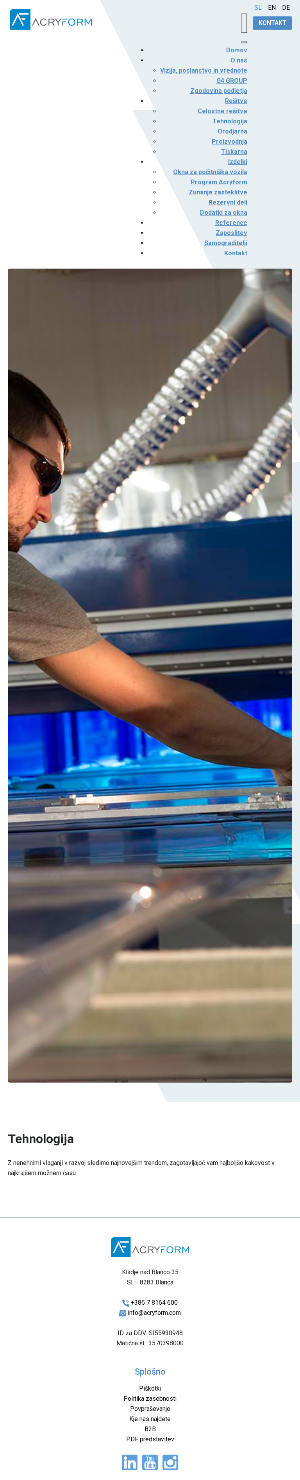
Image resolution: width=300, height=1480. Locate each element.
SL (258, 7)
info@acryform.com (154, 1312)
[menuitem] (236, 50)
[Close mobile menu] (244, 42)
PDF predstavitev (150, 1439)
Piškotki (150, 1388)
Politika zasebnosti (150, 1398)
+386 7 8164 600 (154, 1302)
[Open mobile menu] (244, 23)
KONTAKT (272, 23)
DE (286, 7)
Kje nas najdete (150, 1419)
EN (272, 7)
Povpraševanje (150, 1408)
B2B (150, 1429)
